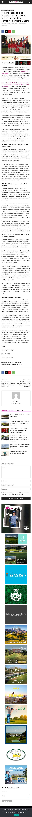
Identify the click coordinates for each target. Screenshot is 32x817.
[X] (6, 31)
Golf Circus (16, 401)
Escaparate (7, 8)
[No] (30, 812)
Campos (3, 418)
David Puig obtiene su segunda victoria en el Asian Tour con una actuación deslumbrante (24, 384)
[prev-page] (2, 459)
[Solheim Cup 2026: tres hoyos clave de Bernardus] (5, 416)
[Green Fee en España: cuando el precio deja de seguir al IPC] (5, 453)
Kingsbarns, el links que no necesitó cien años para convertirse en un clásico (19, 446)
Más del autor (19, 410)
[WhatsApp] (13, 31)
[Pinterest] (9, 31)
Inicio (2, 8)
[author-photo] (16, 399)
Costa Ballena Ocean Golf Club (14, 362)
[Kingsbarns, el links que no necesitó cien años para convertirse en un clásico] (5, 446)
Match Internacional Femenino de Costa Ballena (12, 364)
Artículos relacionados (7, 410)
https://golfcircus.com (16, 403)
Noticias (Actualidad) (10, 10)
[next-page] (5, 459)
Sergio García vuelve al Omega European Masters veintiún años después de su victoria (18, 430)
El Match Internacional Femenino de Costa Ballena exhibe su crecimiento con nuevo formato (8, 384)
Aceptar (16, 814)
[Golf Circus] (16, 2)
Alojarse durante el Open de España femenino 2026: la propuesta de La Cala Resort (19, 423)
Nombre (4, 791)
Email (15, 795)
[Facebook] (2, 31)
